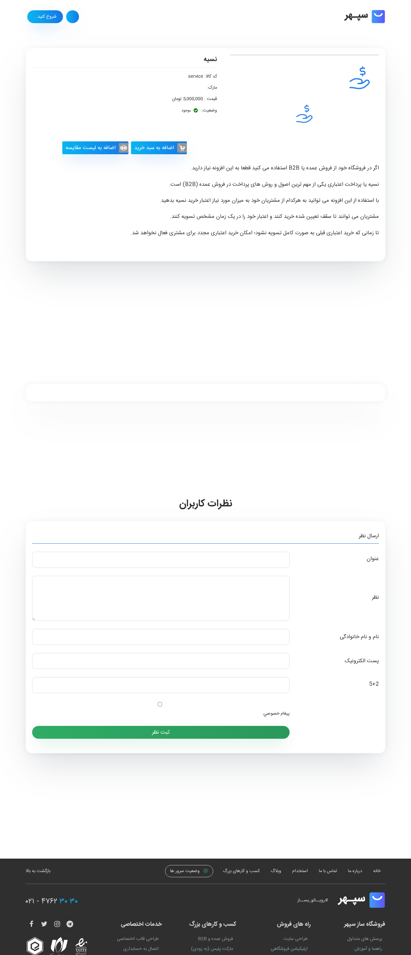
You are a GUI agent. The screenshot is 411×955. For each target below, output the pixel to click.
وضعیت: (208, 110)
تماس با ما (328, 871)
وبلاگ (276, 871)
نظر (375, 598)
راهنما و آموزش (368, 949)
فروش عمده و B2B (215, 939)
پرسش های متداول (364, 939)
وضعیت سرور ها (185, 871)
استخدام (300, 871)
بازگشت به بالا (38, 871)
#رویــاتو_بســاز (312, 900)
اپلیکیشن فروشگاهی (289, 949)
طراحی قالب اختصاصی (138, 939)
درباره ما (355, 871)
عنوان (373, 559)
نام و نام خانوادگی (359, 637)
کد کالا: (211, 76)
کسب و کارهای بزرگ (241, 871)
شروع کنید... (45, 17)
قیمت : (210, 99)
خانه (376, 871)
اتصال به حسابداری (141, 949)
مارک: (212, 88)
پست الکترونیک (362, 661)
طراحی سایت (296, 939)
